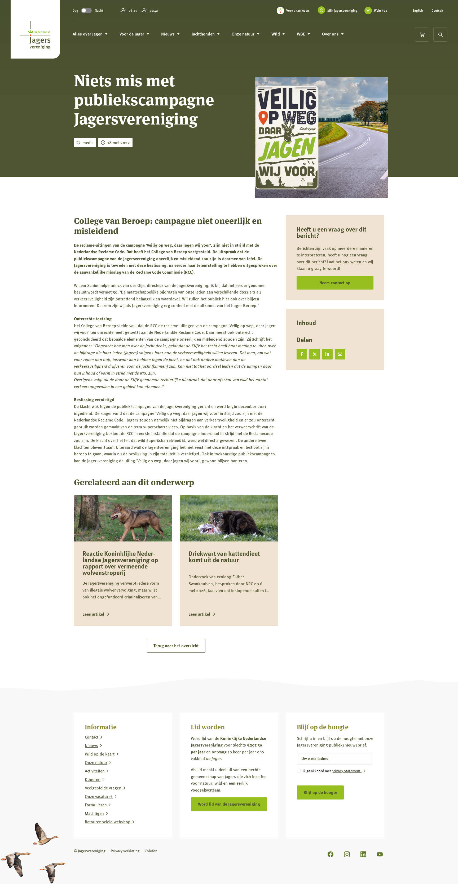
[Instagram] (347, 854)
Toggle (86, 10)
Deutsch (437, 10)
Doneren (92, 779)
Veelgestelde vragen (103, 788)
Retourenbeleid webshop (107, 822)
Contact (91, 737)
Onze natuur (96, 762)
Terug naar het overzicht (176, 645)
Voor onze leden (297, 10)
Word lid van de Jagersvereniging (229, 804)
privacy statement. (347, 770)
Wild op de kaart (99, 754)
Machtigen (94, 813)
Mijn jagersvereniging (342, 10)
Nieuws (91, 745)
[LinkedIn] (363, 854)
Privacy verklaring (125, 851)
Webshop (380, 10)
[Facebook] (330, 854)
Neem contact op (334, 282)
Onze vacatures (99, 796)
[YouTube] (380, 854)
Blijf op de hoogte (320, 792)
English (418, 10)
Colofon (151, 851)
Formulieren (96, 805)
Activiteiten (95, 771)
